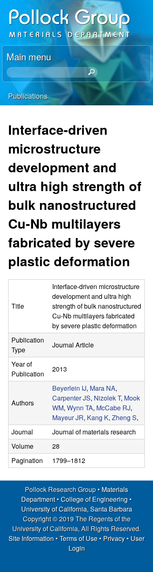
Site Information (31, 538)
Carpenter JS (71, 398)
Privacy (114, 538)
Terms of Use (79, 538)
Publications (28, 96)
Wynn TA (80, 407)
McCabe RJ (113, 407)
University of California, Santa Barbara (76, 509)
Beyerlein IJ (69, 388)
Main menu (29, 56)
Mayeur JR (68, 417)
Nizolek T (107, 398)
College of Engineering (94, 499)
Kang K (98, 417)
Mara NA (102, 388)
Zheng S (124, 417)
